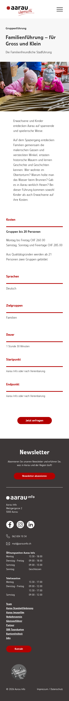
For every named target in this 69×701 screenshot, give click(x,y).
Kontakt (19, 648)
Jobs (8, 638)
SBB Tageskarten (15, 629)
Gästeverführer (14, 621)
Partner (10, 625)
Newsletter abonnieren (34, 476)
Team (9, 603)
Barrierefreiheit (14, 633)
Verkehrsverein (14, 616)
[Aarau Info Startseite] (23, 10)
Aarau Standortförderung (19, 608)
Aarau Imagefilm (15, 612)
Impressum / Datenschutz (50, 689)
